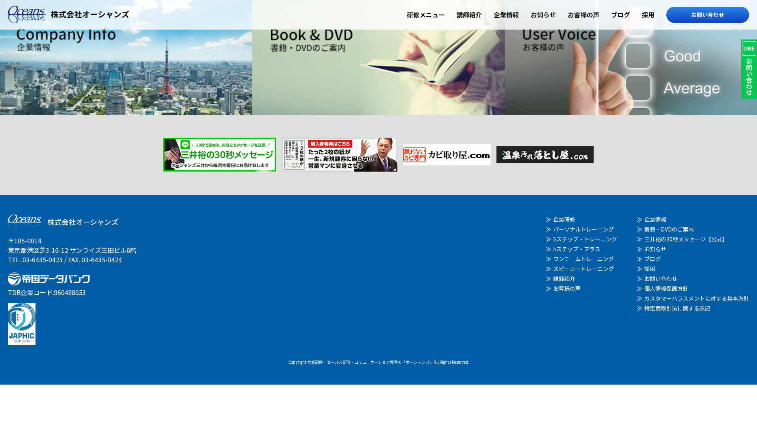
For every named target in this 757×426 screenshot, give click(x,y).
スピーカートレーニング (583, 269)
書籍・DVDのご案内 (669, 229)
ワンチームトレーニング (583, 259)
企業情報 (506, 14)
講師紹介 (469, 14)
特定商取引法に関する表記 (677, 308)
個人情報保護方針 (666, 288)
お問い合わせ (707, 15)
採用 (648, 14)
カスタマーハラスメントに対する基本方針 (696, 298)
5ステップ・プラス (576, 249)
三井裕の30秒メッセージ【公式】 (686, 239)
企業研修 (564, 219)
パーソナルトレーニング (583, 229)
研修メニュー (426, 14)
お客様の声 (583, 14)
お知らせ (543, 14)
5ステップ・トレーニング (585, 239)
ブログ (620, 14)
